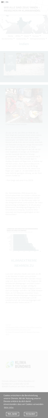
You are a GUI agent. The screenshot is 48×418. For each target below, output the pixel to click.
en (7, 2)
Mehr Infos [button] (9, 407)
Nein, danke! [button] (12, 414)
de (2, 2)
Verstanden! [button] (30, 414)
